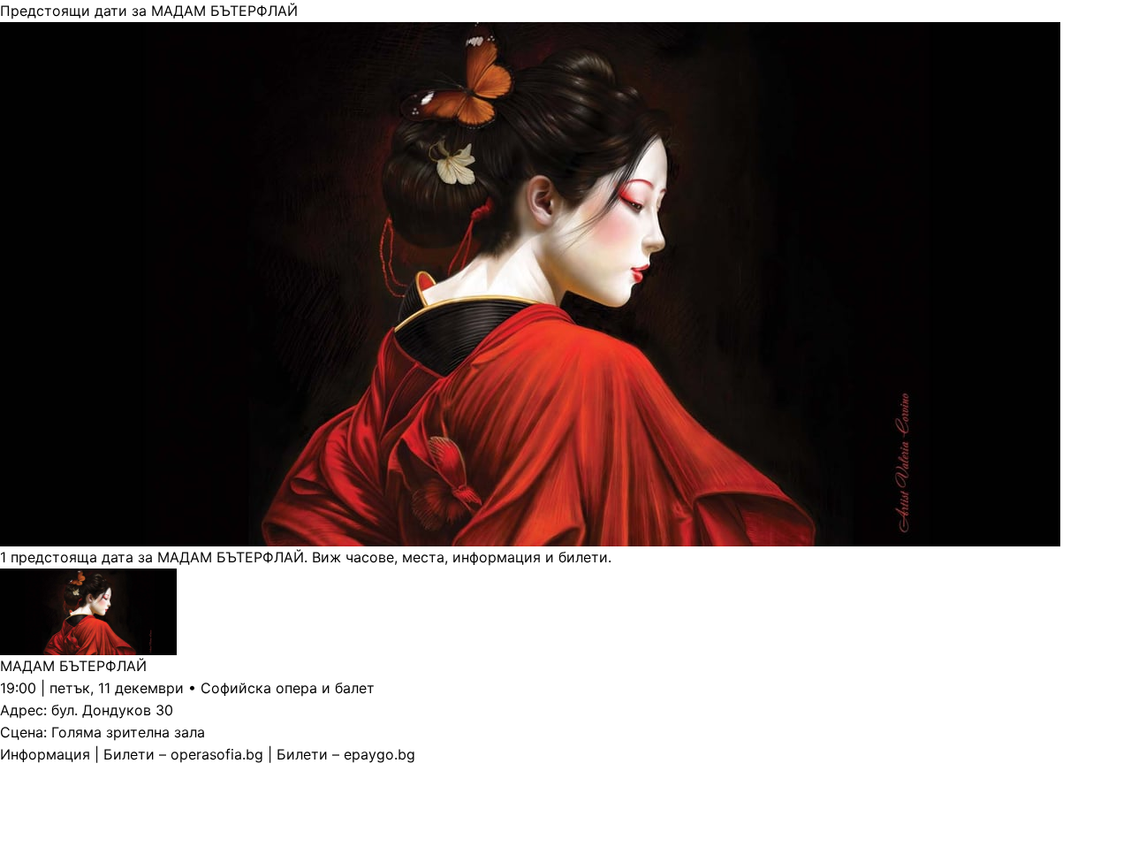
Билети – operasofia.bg (183, 754)
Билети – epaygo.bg (346, 754)
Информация (45, 754)
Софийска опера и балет (288, 688)
